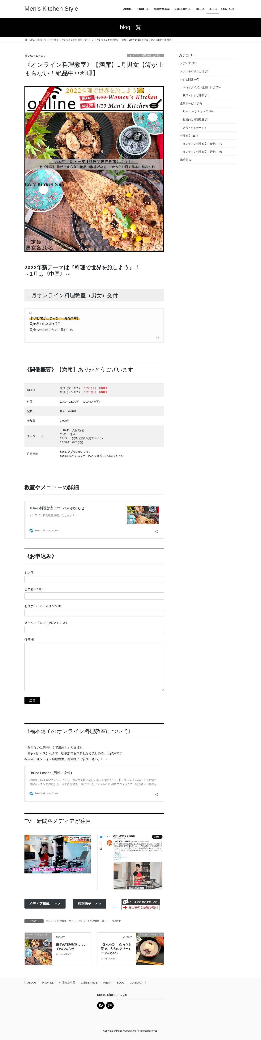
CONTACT (136, 982)
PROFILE (47, 982)
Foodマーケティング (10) (198, 111)
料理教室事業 (67, 982)
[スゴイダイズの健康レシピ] (150, 946)
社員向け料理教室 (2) (195, 119)
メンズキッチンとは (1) (194, 71)
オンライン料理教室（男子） (94, 921)
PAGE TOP (251, 1005)
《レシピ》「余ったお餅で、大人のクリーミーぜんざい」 (116, 949)
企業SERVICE (89, 982)
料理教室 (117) (189, 135)
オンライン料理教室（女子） (145, 55)
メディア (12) (188, 63)
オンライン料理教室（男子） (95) (203, 151)
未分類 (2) (186, 159)
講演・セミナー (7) (194, 127)
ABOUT (31, 982)
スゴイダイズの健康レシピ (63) (202, 87)
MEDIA (107, 982)
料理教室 (116, 921)
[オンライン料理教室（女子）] (38, 948)
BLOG (120, 982)
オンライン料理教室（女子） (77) (203, 143)
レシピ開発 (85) (189, 79)
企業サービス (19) (191, 103)
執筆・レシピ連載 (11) (196, 95)
